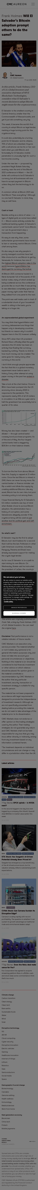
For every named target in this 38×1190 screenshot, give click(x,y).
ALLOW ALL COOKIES (19, 613)
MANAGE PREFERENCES (19, 607)
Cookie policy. (8, 601)
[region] (19, 595)
